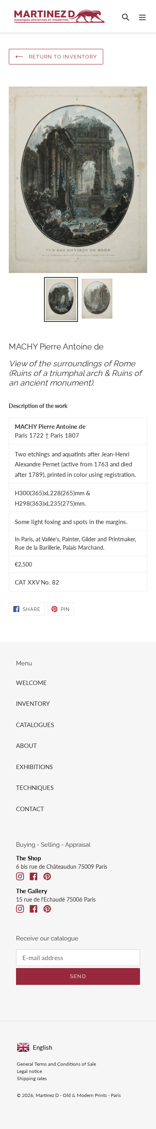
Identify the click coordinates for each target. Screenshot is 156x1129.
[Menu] (142, 16)
